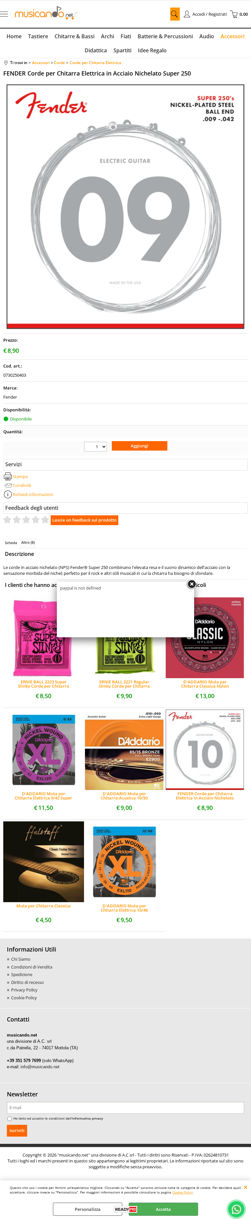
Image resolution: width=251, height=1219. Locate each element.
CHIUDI (245, 1187)
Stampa (20, 476)
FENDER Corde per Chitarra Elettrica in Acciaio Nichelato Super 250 (205, 796)
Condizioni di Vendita (31, 967)
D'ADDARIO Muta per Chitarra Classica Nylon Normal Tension (205, 684)
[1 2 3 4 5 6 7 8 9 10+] (95, 447)
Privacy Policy (24, 990)
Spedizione (21, 974)
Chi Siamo (20, 959)
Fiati (126, 36)
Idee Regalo (152, 50)
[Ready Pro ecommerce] (125, 1209)
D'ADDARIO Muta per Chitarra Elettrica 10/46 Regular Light (124, 908)
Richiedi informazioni (33, 494)
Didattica (96, 50)
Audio (206, 36)
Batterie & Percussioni (165, 36)
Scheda (11, 542)
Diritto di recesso (27, 982)
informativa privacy (87, 1118)
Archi (107, 36)
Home (14, 36)
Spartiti (122, 50)
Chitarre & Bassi (74, 36)
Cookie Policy (182, 1192)
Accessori (232, 36)
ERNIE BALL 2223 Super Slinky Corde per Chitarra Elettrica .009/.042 (43, 684)
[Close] (191, 584)
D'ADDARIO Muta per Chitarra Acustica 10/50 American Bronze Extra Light (124, 796)
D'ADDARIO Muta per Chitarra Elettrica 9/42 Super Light (43, 796)
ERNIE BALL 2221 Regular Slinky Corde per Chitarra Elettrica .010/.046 (124, 684)
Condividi (22, 485)
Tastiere (38, 36)
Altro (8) (28, 542)
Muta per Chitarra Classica (43, 906)
